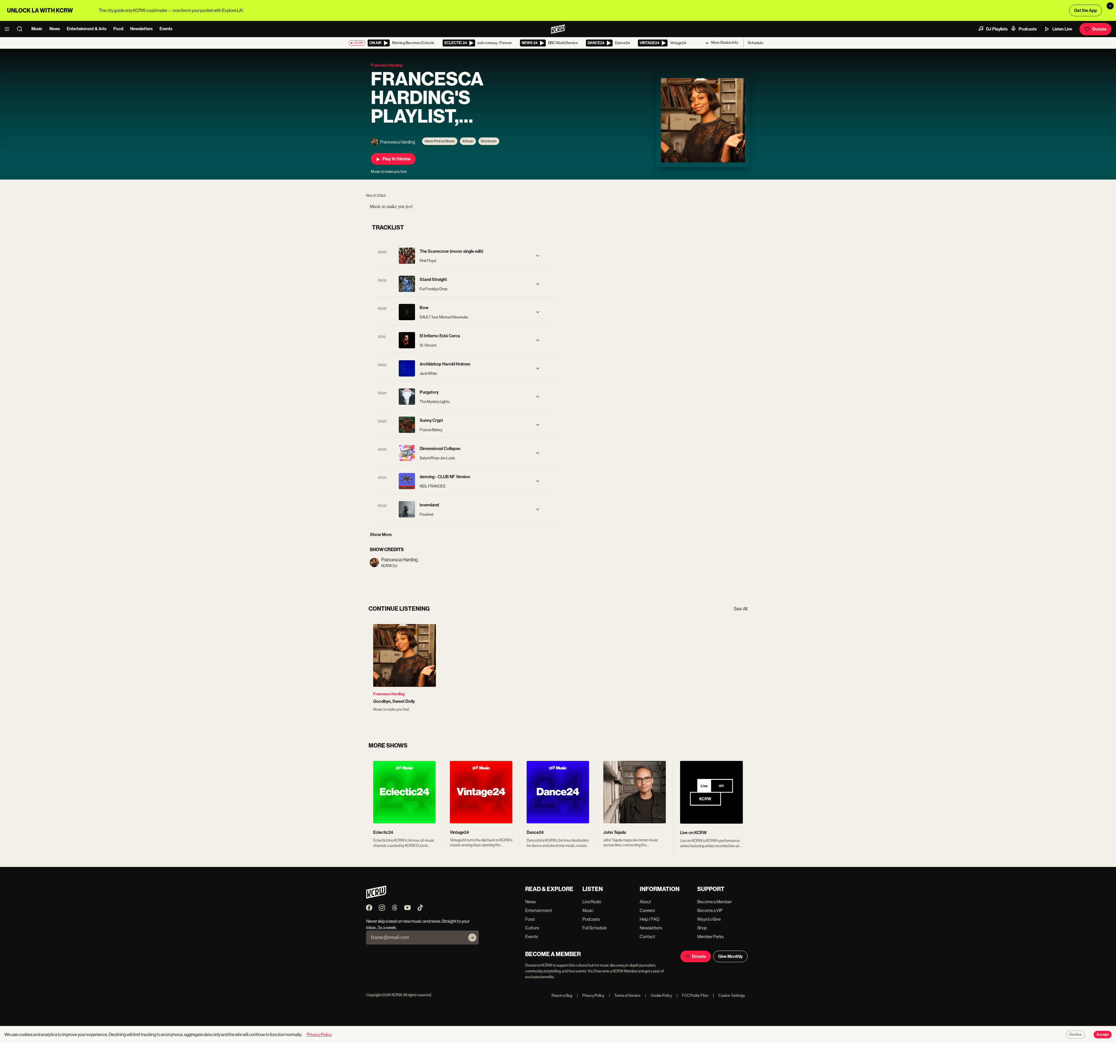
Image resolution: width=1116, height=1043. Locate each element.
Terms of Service (625, 995)
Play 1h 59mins (396, 159)
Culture (532, 927)
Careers (647, 910)
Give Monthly (730, 956)
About (645, 901)
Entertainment (538, 910)
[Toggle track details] (537, 255)
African (467, 141)
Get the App (1085, 10)
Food (118, 28)
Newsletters (141, 28)
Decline (1075, 1034)
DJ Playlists (997, 29)
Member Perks (710, 936)
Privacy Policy (590, 995)
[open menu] (8, 29)
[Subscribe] (472, 937)
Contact (647, 936)
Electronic (489, 141)
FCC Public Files (692, 995)
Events (166, 28)
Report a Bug (562, 995)
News (54, 28)
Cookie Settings (731, 995)
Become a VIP (709, 910)
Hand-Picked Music (440, 141)
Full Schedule (594, 927)
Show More (381, 534)
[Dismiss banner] (1110, 5)
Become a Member (714, 901)
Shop (702, 927)
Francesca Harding (389, 694)
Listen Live (1062, 29)
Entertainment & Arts (86, 28)
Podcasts (1028, 29)
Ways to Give (709, 919)
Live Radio (591, 901)
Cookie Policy (658, 995)
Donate (1099, 29)
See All (740, 609)
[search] (21, 29)
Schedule (755, 43)
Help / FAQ (649, 919)
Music (36, 28)
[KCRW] (376, 897)
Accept (1103, 1034)
